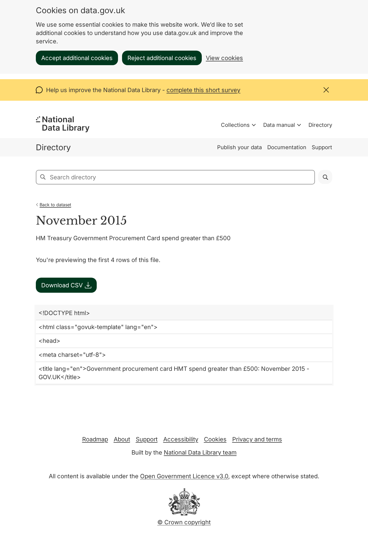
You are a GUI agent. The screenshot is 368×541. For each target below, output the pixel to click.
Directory (320, 125)
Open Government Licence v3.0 (184, 476)
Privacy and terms (257, 439)
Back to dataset (55, 204)
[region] (184, 345)
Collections (235, 125)
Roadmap (95, 439)
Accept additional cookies (77, 57)
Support (322, 147)
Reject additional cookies (161, 57)
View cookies (224, 57)
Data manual (279, 125)
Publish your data (239, 147)
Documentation (286, 147)
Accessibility (180, 439)
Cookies (215, 439)
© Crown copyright (184, 522)
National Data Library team (200, 452)
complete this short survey (203, 89)
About (122, 439)
